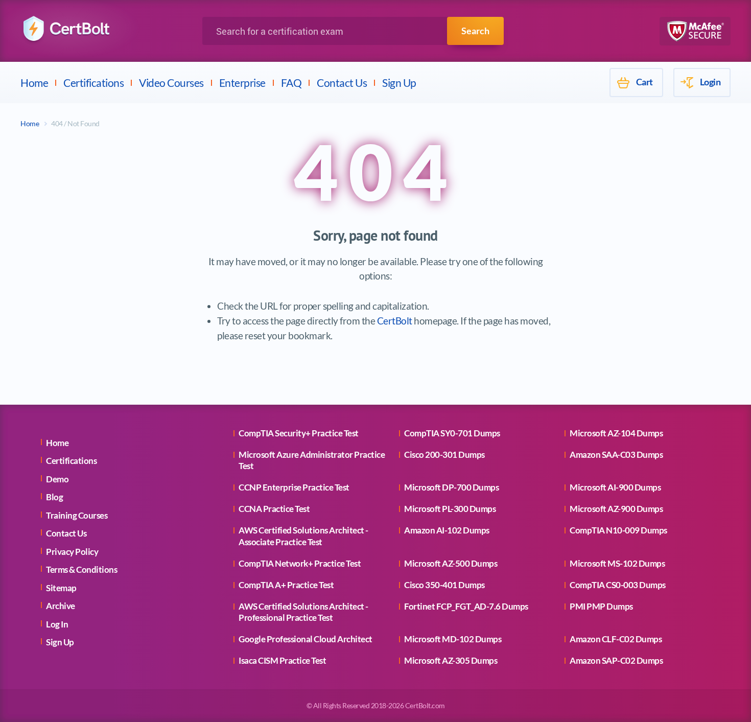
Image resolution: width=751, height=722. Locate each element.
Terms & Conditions (81, 569)
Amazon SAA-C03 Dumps (616, 454)
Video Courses (171, 82)
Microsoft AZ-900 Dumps (616, 508)
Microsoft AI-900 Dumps (615, 487)
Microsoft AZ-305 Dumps (450, 660)
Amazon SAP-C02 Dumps (616, 660)
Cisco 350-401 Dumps (444, 584)
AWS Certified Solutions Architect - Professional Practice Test (303, 612)
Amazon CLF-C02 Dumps (616, 639)
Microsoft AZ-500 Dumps (450, 563)
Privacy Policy (72, 551)
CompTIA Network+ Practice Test (300, 563)
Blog (54, 497)
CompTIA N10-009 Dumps (618, 530)
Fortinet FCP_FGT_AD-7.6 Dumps (466, 606)
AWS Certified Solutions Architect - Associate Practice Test (303, 536)
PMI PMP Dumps (601, 606)
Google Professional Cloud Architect (305, 639)
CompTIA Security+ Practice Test (299, 433)
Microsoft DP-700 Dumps (451, 487)
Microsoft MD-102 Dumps (452, 639)
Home (34, 82)
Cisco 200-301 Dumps (444, 454)
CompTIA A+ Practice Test (286, 584)
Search (475, 30)
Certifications (93, 82)
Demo (57, 479)
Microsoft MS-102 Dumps (617, 563)
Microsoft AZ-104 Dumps (616, 433)
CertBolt (394, 321)
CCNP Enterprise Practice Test (294, 487)
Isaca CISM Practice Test (282, 660)
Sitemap (61, 588)
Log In (57, 624)
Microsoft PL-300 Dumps (450, 508)
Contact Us (342, 82)
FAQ (291, 82)
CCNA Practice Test (274, 508)
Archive (60, 605)
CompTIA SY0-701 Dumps (452, 433)
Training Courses (76, 515)
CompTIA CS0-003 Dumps (618, 584)
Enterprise (242, 82)
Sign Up (399, 82)
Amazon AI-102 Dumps (446, 530)
